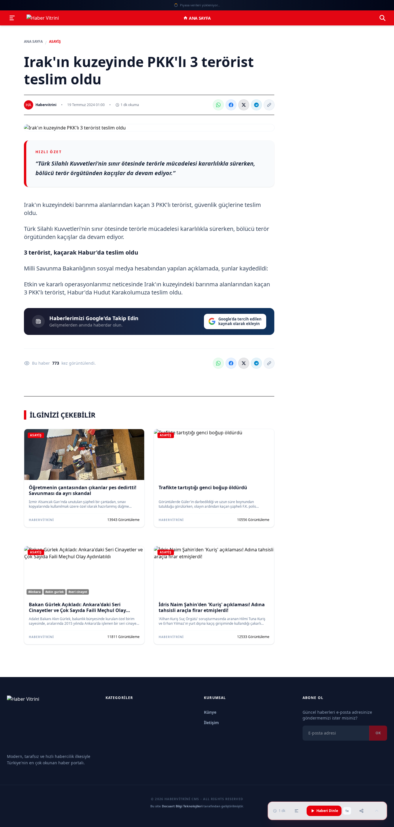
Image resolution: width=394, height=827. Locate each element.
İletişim (211, 722)
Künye (210, 712)
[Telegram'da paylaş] (256, 105)
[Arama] (382, 18)
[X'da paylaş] (244, 105)
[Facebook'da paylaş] (231, 105)
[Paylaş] (361, 811)
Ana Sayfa (200, 18)
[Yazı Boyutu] (296, 811)
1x (347, 811)
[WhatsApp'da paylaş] (218, 105)
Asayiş (55, 41)
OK (378, 732)
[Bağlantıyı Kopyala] (269, 105)
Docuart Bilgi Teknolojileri (182, 806)
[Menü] (12, 18)
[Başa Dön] (377, 811)
